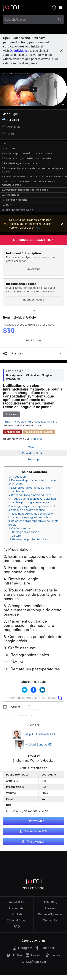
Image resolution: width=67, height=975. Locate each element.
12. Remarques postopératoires (28, 539)
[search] (59, 19)
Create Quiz (36, 821)
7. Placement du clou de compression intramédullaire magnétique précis (31, 515)
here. (38, 227)
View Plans (33, 269)
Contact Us (50, 920)
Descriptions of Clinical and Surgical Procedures (29, 377)
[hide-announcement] (61, 51)
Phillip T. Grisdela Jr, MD (39, 734)
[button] (33, 89)
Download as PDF (35, 831)
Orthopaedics (12, 431)
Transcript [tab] (33, 459)
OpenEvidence (19, 50)
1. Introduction (17, 476)
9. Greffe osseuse (19, 528)
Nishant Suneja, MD (38, 744)
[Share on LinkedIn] (42, 690)
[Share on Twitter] (25, 690)
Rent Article (33, 340)
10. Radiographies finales (23, 532)
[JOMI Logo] (11, 7)
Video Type (10, 114)
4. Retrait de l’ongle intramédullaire (29, 495)
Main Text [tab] (33, 447)
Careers (50, 908)
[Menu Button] (60, 7)
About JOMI (16, 902)
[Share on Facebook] (33, 690)
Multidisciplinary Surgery (39, 431)
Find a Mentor (36, 842)
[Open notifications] (54, 7)
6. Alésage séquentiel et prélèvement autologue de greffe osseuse (31, 508)
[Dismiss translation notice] (62, 224)
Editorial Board (17, 920)
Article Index (17, 908)
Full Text (36, 439)
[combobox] (30, 19)
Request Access (33, 299)
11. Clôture (14, 535)
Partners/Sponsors (50, 914)
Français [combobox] (17, 353)
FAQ (17, 926)
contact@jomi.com (33, 961)
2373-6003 (37, 888)
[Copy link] (60, 698)
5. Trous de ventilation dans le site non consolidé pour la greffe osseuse (32, 500)
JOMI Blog (50, 902)
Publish (17, 914)
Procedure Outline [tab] (33, 453)
